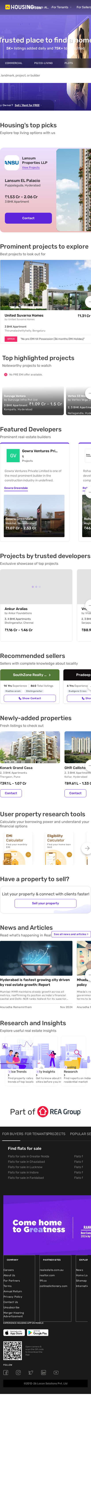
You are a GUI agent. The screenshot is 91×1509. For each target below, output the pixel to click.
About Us (9, 1275)
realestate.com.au (51, 1270)
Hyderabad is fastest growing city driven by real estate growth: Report (35, 982)
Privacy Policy (13, 1296)
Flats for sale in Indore (23, 1172)
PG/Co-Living (43, 63)
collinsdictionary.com (53, 1286)
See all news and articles (71, 934)
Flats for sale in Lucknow (25, 1167)
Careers (9, 1270)
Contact (28, 218)
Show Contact (31, 698)
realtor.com (47, 1275)
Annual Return (13, 1291)
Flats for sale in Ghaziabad (26, 1162)
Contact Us (11, 1302)
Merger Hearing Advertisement (14, 1314)
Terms (7, 1286)
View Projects (31, 167)
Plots (68, 63)
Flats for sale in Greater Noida (28, 1156)
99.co (43, 1280)
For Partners (12, 1280)
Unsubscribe (11, 1307)
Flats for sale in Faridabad (26, 1178)
